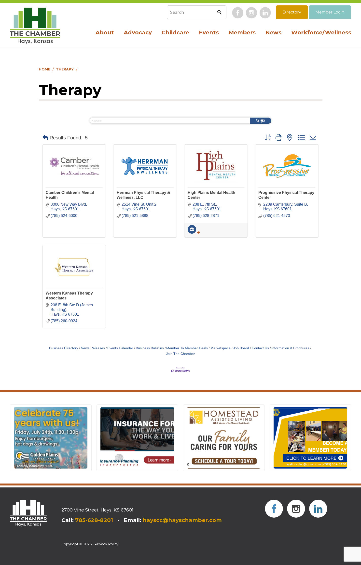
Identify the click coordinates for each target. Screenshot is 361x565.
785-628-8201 (94, 520)
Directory (292, 12)
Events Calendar (120, 348)
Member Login (330, 12)
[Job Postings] (194, 232)
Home (44, 69)
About (105, 32)
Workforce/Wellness (321, 32)
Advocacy (138, 32)
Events (209, 32)
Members (242, 32)
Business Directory (63, 348)
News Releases (93, 348)
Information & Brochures (290, 348)
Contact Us (260, 348)
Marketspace (220, 348)
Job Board (241, 348)
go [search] (263, 120)
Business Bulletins (150, 348)
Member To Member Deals (187, 348)
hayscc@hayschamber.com (182, 520)
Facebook (237, 12)
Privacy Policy (106, 544)
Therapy (65, 69)
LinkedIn (265, 12)
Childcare (175, 32)
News (273, 32)
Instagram (251, 12)
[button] (45, 137)
